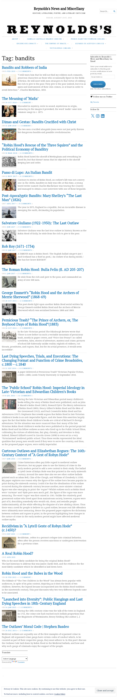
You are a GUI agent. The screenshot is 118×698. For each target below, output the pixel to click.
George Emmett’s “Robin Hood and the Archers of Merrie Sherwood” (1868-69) (40, 294)
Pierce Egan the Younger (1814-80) (88, 39)
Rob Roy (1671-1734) (18, 246)
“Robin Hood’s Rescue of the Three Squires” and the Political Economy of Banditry (42, 147)
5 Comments (25, 71)
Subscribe (98, 84)
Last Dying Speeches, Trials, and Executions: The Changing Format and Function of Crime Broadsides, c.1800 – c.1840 (42, 360)
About (15, 39)
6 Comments (26, 176)
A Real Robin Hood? (17, 553)
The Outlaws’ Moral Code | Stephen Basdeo (35, 626)
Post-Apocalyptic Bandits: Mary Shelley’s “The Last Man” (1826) (42, 197)
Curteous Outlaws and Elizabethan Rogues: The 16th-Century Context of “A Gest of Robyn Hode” (44, 453)
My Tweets (94, 102)
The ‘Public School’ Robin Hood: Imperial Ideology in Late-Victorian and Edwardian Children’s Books (43, 389)
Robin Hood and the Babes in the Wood (32, 573)
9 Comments (26, 250)
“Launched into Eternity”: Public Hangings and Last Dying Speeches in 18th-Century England (42, 601)
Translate (21, 662)
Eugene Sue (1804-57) (26, 43)
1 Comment (25, 102)
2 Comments (26, 301)
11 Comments (25, 396)
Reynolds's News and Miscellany (59, 8)
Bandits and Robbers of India (24, 67)
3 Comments (26, 328)
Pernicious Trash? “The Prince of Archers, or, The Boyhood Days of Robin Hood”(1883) (40, 322)
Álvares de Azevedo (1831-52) (89, 43)
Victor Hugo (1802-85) (60, 48)
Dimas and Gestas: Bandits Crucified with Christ (39, 122)
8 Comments (26, 368)
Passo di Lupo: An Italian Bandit (27, 172)
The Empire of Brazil (55, 43)
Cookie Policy (59, 694)
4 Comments (26, 153)
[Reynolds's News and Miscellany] (59, 28)
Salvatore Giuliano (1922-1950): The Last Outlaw (40, 223)
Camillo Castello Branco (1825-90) (44, 39)
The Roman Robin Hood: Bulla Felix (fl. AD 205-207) (43, 269)
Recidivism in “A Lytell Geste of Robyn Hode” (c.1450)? (37, 528)
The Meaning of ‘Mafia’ (20, 98)
